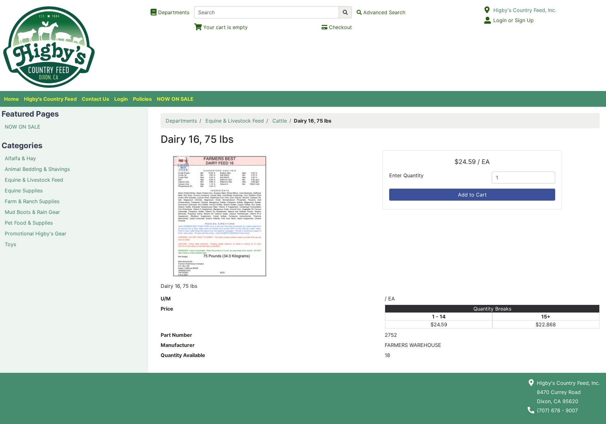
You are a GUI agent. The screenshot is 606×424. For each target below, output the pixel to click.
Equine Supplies (24, 190)
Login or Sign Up (513, 20)
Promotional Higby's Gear (35, 233)
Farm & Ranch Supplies (32, 201)
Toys (10, 244)
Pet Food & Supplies (29, 223)
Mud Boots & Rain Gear (32, 212)
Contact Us (95, 99)
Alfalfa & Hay (20, 158)
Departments (181, 121)
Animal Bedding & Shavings (37, 169)
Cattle (279, 121)
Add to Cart (472, 194)
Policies (142, 99)
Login (121, 99)
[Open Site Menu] (487, 10)
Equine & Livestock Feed (34, 180)
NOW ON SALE (175, 99)
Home (11, 99)
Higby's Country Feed (50, 99)
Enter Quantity (406, 175)
